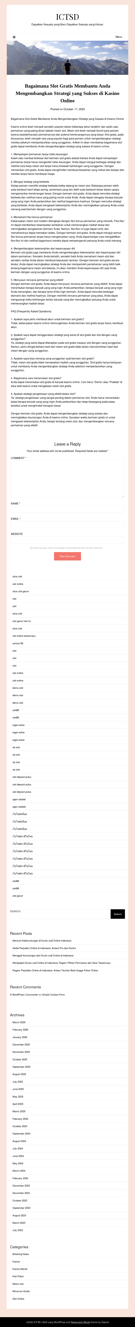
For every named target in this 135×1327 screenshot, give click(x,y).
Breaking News (21, 1254)
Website (17, 534)
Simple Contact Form (53, 994)
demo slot (18, 687)
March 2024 (19, 1170)
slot (14, 598)
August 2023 (19, 1215)
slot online (18, 584)
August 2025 (19, 1074)
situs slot (17, 576)
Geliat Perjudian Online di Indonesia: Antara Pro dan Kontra (44, 948)
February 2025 (20, 1118)
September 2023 (21, 1207)
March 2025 (19, 1111)
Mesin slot (18, 1283)
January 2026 (20, 1037)
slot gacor (18, 895)
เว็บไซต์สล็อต (20, 814)
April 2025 (18, 1104)
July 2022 (18, 1230)
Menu (119, 37)
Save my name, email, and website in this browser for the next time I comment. (68, 547)
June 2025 (18, 1089)
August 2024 (19, 1141)
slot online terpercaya (24, 635)
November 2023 (21, 1193)
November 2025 (21, 1051)
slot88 (16, 710)
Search (15, 911)
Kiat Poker (18, 1276)
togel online (19, 725)
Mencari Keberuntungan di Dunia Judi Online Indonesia (42, 940)
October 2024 (20, 1126)
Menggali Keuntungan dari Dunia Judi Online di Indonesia (43, 955)
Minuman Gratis (21, 1291)
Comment (18, 458)
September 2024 (21, 1133)
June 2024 (18, 1156)
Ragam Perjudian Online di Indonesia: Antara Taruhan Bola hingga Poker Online (55, 970)
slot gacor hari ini (22, 621)
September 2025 (21, 1066)
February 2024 (20, 1178)
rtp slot (16, 747)
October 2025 (20, 1059)
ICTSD (67, 16)
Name (15, 503)
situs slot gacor (21, 591)
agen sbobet (19, 799)
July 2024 (18, 1148)
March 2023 (19, 1222)
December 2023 (21, 1185)
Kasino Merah (20, 1269)
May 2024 (18, 1163)
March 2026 (19, 1022)
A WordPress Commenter (24, 994)
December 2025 (21, 1044)
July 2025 (18, 1081)
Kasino (16, 1261)
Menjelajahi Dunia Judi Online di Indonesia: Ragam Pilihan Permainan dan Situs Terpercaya (61, 962)
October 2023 (20, 1200)
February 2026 (20, 1029)
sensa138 (18, 643)
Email (15, 519)
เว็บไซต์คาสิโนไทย (23, 836)
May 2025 (18, 1096)
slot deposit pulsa (22, 776)
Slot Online (18, 1298)
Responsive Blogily (80, 1322)
